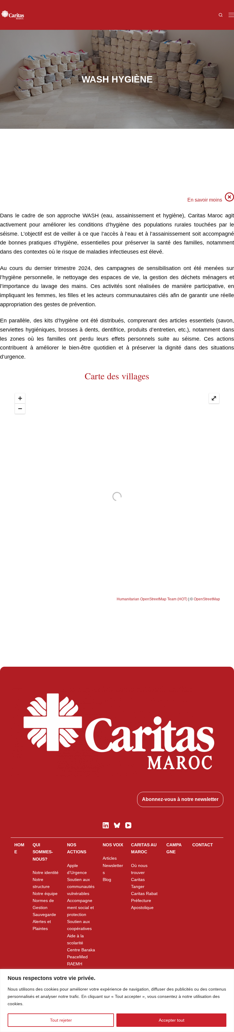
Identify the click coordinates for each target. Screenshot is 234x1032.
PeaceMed (77, 956)
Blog (107, 879)
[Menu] (231, 15)
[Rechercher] (220, 15)
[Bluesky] (117, 825)
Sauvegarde (44, 914)
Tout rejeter (61, 1020)
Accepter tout (171, 1020)
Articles (110, 858)
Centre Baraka (81, 949)
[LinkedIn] (106, 825)
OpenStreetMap (207, 599)
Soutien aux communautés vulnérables (80, 886)
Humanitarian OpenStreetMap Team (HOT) (152, 599)
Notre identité (45, 872)
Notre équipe (45, 893)
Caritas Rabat (144, 893)
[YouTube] (128, 825)
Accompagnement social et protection (80, 907)
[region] (117, 1000)
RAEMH (74, 963)
